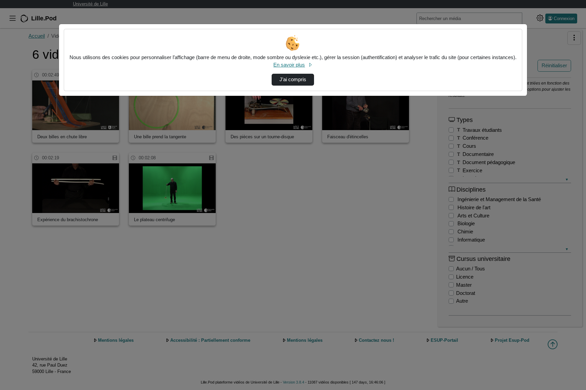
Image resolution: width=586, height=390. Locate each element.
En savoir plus (289, 65)
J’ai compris (292, 79)
